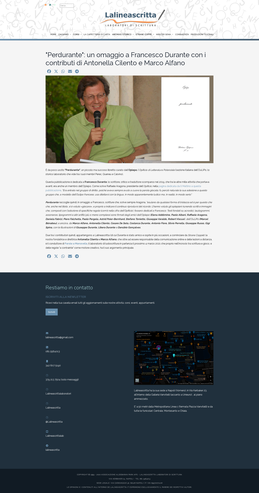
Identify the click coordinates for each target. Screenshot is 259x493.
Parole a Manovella (76, 243)
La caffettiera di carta (97, 34)
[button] (49, 71)
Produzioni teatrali (202, 34)
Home (53, 34)
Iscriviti (51, 312)
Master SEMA (163, 34)
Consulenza (182, 34)
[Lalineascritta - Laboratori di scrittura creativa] (129, 17)
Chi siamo (63, 34)
